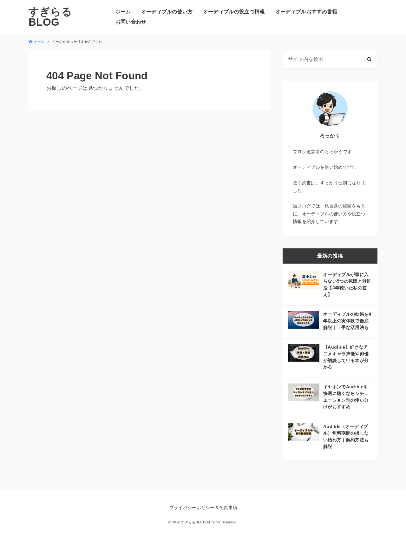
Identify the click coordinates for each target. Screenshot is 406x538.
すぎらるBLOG (50, 16)
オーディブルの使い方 (167, 11)
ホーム (123, 11)
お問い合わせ (131, 21)
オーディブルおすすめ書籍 (306, 11)
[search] (369, 59)
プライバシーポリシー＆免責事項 (203, 507)
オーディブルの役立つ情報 (234, 11)
